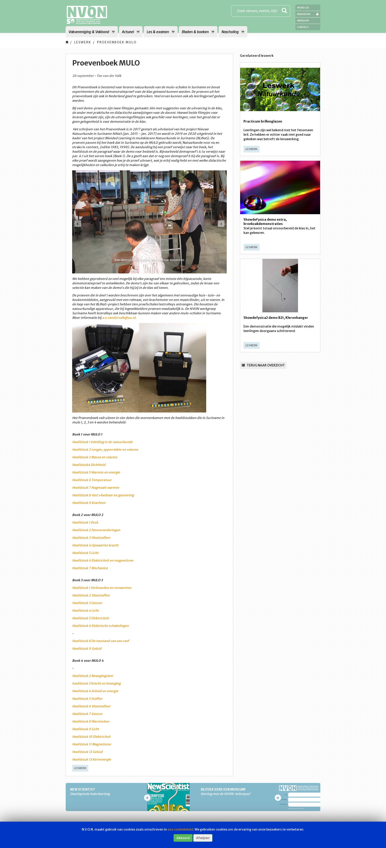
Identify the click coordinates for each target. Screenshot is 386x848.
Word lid (303, 7)
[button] (77, 223)
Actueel (128, 32)
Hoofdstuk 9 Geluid (86, 649)
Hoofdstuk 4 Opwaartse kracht (95, 545)
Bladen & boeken (196, 32)
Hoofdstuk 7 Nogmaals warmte (95, 488)
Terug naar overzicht (265, 365)
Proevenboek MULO (116, 42)
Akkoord (183, 838)
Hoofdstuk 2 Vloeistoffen (91, 595)
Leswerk (82, 42)
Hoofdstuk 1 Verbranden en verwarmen (101, 588)
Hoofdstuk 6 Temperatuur (92, 480)
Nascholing (230, 32)
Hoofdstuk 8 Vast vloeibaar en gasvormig (103, 495)
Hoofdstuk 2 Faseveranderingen (96, 530)
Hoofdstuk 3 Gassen (87, 603)
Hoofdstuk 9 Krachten (88, 503)
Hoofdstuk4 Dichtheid (88, 465)
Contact (303, 27)
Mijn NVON (303, 14)
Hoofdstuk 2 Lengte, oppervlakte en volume (105, 450)
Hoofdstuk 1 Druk (85, 522)
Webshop (303, 20)
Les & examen (158, 32)
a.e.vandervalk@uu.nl (118, 318)
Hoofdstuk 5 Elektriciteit (90, 618)
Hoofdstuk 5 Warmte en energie (96, 472)
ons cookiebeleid (180, 829)
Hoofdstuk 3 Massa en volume (94, 457)
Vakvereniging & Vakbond (89, 32)
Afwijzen (203, 838)
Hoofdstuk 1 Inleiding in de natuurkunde (102, 442)
